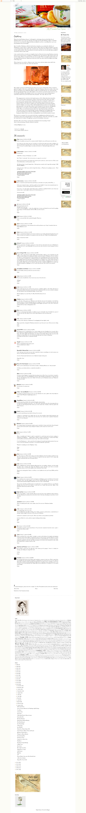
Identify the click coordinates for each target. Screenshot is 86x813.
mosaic (67, 642)
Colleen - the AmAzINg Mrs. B (23, 391)
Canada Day (26, 624)
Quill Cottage (21, 650)
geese (33, 634)
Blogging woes (39, 623)
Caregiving (31, 624)
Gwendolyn (19, 557)
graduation (17, 637)
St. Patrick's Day (57, 653)
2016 (17, 677)
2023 (17, 664)
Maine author (22, 642)
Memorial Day (42, 642)
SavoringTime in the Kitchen (22, 268)
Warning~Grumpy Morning (22, 742)
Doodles (26, 629)
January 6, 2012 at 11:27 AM (27, 243)
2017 (17, 675)
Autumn (69, 620)
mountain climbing (40, 644)
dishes (22, 629)
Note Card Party (38, 645)
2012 (17, 684)
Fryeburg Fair (46, 633)
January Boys (20, 711)
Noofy (18, 454)
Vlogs (42, 658)
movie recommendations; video (64, 644)
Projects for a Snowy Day (22, 739)
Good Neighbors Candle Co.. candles (50, 635)
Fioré (42, 632)
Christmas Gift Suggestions (55, 625)
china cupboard (67, 624)
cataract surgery (43, 624)
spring (42, 653)
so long (33, 653)
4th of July (17, 620)
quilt (26, 650)
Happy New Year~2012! (22, 759)
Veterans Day (61, 657)
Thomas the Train (18, 657)
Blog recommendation (51, 622)
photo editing (37, 647)
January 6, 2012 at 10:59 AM (24, 204)
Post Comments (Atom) (24, 590)
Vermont (55, 657)
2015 (17, 678)
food (22, 633)
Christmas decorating (44, 625)
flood (69, 632)
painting (41, 646)
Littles (60, 641)
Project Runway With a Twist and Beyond (25, 730)
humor (49, 638)
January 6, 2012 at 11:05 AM (25, 216)
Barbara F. (19, 243)
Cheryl (18, 477)
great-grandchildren (36, 637)
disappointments (17, 629)
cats (48, 624)
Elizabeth (19, 384)
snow (28, 653)
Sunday (22, 655)
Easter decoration (19, 630)
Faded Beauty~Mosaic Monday (23, 720)
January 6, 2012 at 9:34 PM (25, 477)
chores (16, 625)
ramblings (39, 650)
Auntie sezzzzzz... (20, 151)
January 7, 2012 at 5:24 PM (25, 534)
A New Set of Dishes (21, 758)
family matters (18, 632)
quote (30, 650)
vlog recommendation (36, 658)
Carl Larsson (37, 624)
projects (62, 649)
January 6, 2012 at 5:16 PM (25, 373)
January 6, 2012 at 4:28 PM (34, 350)
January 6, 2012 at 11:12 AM (26, 223)
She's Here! (19, 746)
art (65, 620)
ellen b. (18, 223)
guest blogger (50, 637)
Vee (69, 65)
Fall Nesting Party (60, 630)
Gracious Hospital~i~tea (64, 635)
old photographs (26, 646)
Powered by (63, 197)
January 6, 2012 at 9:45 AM (25, 139)
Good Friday (38, 635)
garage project (56, 633)
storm (63, 653)
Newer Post (16, 588)
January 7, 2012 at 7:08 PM (32, 546)
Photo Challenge (29, 647)
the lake (46, 656)
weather (46, 658)
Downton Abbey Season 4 (42, 629)
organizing (37, 646)
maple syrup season (30, 642)
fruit (41, 633)
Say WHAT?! (20, 727)
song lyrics (38, 653)
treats (24, 657)
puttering (68, 649)
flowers (16, 633)
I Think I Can (20, 744)
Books (64, 623)
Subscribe (67, 192)
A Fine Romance (24, 620)
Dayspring (43, 628)
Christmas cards (29, 625)
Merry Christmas (57, 642)
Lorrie (18, 287)
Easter (62, 629)
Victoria (66, 657)
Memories (26, 130)
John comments (19, 641)
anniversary (58, 620)
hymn (55, 638)
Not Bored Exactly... (21, 718)
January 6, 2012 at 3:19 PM (25, 318)
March (18, 701)
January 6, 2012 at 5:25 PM (35, 391)
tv (43, 657)
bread (69, 623)
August (19, 692)
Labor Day (39, 641)
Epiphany (22, 130)
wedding (51, 658)
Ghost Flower (43, 634)
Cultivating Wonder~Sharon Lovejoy (24, 715)
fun (51, 633)
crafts (19, 628)
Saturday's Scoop (20, 737)
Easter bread (68, 629)
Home (36, 588)
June (18, 696)
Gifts (56, 634)
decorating (58, 628)
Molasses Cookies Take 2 (22, 732)
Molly (63, 642)
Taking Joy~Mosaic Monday (22, 734)
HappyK (18, 341)
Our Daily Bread (65, 144)
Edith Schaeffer (27, 630)
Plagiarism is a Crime (21, 749)
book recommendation (51, 623)
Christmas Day (35, 625)
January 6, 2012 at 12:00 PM (32, 252)
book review (59, 623)
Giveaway (62, 634)
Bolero (45, 623)
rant (60, 650)
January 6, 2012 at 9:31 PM (25, 463)
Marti (18, 310)
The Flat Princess (32, 656)
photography (60, 647)
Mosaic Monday (20, 644)
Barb (18, 432)
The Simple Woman (67, 656)
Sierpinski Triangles (22, 653)
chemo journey (53, 624)
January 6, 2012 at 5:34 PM (26, 423)
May (18, 698)
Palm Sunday (46, 646)
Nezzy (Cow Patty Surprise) (22, 363)
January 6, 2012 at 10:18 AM (30, 151)
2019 (17, 671)
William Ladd (57, 658)
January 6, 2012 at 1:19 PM (25, 287)
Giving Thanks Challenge (29, 635)
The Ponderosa (51, 656)
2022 (17, 666)
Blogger (48, 809)
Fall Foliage (52, 630)
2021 (17, 668)
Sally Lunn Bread (20, 706)
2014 (17, 680)
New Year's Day (30, 645)
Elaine (18, 373)
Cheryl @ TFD (20, 329)
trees (28, 657)
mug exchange (17, 645)
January (19, 705)
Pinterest (20, 649)
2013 (17, 682)
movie (45, 644)
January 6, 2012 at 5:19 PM (26, 384)
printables (36, 649)
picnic (16, 649)
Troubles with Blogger (34, 657)
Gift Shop (51, 634)
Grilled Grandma (44, 637)
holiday (27, 638)
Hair (55, 637)
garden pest (68, 633)
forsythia (25, 633)
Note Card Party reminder (59, 645)
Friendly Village (36, 633)
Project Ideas (57, 649)
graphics (30, 637)
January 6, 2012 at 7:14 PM (24, 432)
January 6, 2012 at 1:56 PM (25, 310)
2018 (17, 673)
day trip (37, 628)
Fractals (30, 633)
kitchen (33, 641)
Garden (62, 633)
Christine (19, 299)
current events (29, 628)
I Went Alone (20, 725)
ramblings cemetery (49, 650)
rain (33, 650)
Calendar (21, 624)
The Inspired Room (39, 656)
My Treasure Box (65, 34)
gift (47, 634)
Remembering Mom (21, 735)
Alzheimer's (46, 620)
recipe (64, 650)
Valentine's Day (49, 657)
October (19, 689)
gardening (16, 634)
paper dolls (53, 646)
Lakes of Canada (45, 641)
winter (65, 658)
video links (19, 658)
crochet (23, 628)
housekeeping (43, 638)
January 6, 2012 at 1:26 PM (26, 299)
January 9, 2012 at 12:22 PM (27, 557)
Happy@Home (20, 400)
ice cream (59, 638)
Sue (18, 526)
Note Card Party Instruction (47, 645)
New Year (23, 645)
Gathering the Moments (25, 634)
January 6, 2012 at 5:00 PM (34, 363)
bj (17, 204)
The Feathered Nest (23, 656)
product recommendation (44, 649)
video (70, 657)
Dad (33, 628)
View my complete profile (66, 81)
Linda (18, 463)
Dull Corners (19, 751)
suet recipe (68, 653)
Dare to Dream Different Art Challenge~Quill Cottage (28, 708)
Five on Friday (46, 632)
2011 (17, 762)
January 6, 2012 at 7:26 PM (25, 454)
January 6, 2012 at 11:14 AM (26, 232)
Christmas (19, 130)
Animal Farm (52, 620)
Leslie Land (55, 641)
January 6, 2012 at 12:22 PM (34, 268)
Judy (18, 318)
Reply (18, 147)
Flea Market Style (64, 632)
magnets (16, 642)
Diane (18, 139)
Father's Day (36, 632)
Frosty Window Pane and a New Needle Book (26, 756)
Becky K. (18, 411)
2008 (17, 767)
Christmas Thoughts (65, 625)
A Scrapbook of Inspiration (34, 620)
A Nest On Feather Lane (50, 47)
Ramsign (56, 650)
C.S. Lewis (17, 624)
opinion (32, 646)
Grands (22, 637)
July (18, 694)
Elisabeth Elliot (65, 142)
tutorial (40, 657)
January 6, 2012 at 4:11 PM (26, 341)
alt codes (41, 620)
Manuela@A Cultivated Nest (23, 350)
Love (63, 641)
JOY (18, 754)
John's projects (26, 641)
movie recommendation (52, 644)
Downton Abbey (32, 629)
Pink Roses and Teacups (22, 546)
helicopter (65, 637)
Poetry (24, 649)
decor (53, 628)
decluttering (48, 628)
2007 (17, 769)
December (19, 685)
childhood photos (60, 624)
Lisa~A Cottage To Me (21, 252)
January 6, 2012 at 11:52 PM (28, 501)
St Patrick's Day (50, 653)
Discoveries (19, 713)
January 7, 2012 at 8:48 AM (24, 526)
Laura (18, 276)
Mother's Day (31, 644)
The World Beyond (21, 722)
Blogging (32, 623)
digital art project (66, 628)
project (51, 649)
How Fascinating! (20, 723)
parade (57, 646)
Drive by (50, 629)
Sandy (18, 232)
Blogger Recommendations (24, 623)
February (19, 703)
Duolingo (55, 629)
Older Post (56, 588)
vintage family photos (26, 658)
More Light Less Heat (21, 747)
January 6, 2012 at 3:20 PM (28, 329)
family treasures (28, 632)
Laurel (50, 641)
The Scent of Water (59, 656)
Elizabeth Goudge (34, 630)
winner (61, 658)
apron (62, 620)
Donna (18, 534)
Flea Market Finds (54, 632)
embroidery (41, 630)
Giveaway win (68, 634)
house (37, 638)
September (19, 691)
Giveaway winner (20, 635)
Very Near (19, 710)
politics (29, 649)
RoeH (18, 216)
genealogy (37, 634)
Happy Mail (60, 637)
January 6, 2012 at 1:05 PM (25, 276)
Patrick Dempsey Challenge (64, 646)
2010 (17, 764)
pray (33, 649)
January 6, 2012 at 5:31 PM (28, 400)
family (66, 630)
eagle (59, 629)
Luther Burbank (67, 641)
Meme (37, 642)
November (19, 687)
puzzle (16, 650)
